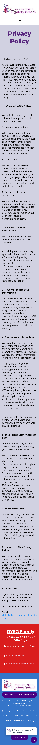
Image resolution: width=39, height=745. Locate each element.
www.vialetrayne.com (15, 656)
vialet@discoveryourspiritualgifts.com (19, 616)
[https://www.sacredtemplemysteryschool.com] (19, 9)
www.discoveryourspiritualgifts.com (20, 664)
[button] (20, 21)
